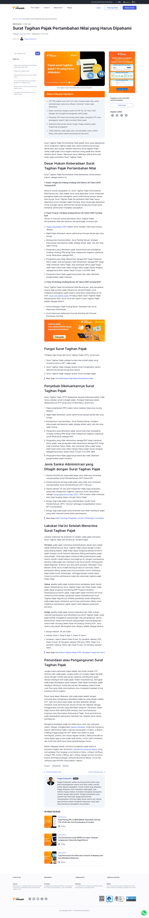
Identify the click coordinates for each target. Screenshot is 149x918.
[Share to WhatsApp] (117, 115)
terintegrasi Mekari (85, 749)
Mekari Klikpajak (78, 727)
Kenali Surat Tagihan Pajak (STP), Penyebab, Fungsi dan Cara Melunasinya (84, 652)
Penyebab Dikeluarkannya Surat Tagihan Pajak (25, 76)
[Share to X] (112, 115)
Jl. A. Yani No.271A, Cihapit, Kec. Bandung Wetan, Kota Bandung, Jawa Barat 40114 (89, 886)
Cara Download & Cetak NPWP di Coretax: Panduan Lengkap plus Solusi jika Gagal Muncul (78, 839)
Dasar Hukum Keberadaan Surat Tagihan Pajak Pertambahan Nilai (25, 66)
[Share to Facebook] (126, 115)
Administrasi (17, 24)
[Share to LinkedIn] (122, 115)
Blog (20, 19)
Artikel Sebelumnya (53, 772)
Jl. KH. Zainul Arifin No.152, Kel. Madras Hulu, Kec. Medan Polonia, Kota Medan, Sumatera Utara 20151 (121, 886)
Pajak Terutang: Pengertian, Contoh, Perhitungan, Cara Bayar (79, 518)
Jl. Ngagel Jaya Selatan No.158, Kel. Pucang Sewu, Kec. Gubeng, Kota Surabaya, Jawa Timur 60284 (58, 886)
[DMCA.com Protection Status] (131, 898)
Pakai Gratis (131, 8)
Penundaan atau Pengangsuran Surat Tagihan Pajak (24, 93)
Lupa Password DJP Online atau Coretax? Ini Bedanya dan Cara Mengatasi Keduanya (80, 856)
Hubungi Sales (112, 8)
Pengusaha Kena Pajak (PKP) (66, 494)
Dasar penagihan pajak (59, 296)
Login (98, 8)
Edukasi (65, 766)
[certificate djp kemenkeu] (118, 2)
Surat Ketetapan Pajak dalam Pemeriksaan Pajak (74, 378)
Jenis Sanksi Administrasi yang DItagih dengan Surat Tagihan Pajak (25, 81)
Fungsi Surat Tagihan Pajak (21, 71)
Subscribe (122, 105)
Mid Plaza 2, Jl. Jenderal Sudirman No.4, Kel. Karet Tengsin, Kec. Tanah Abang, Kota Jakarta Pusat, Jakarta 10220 (27, 887)
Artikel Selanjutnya (95, 772)
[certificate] (126, 2)
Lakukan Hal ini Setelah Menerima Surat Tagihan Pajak (25, 87)
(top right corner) (141, 8)
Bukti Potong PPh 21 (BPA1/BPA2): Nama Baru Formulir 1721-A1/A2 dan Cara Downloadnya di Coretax (79, 821)
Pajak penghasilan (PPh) (57, 227)
